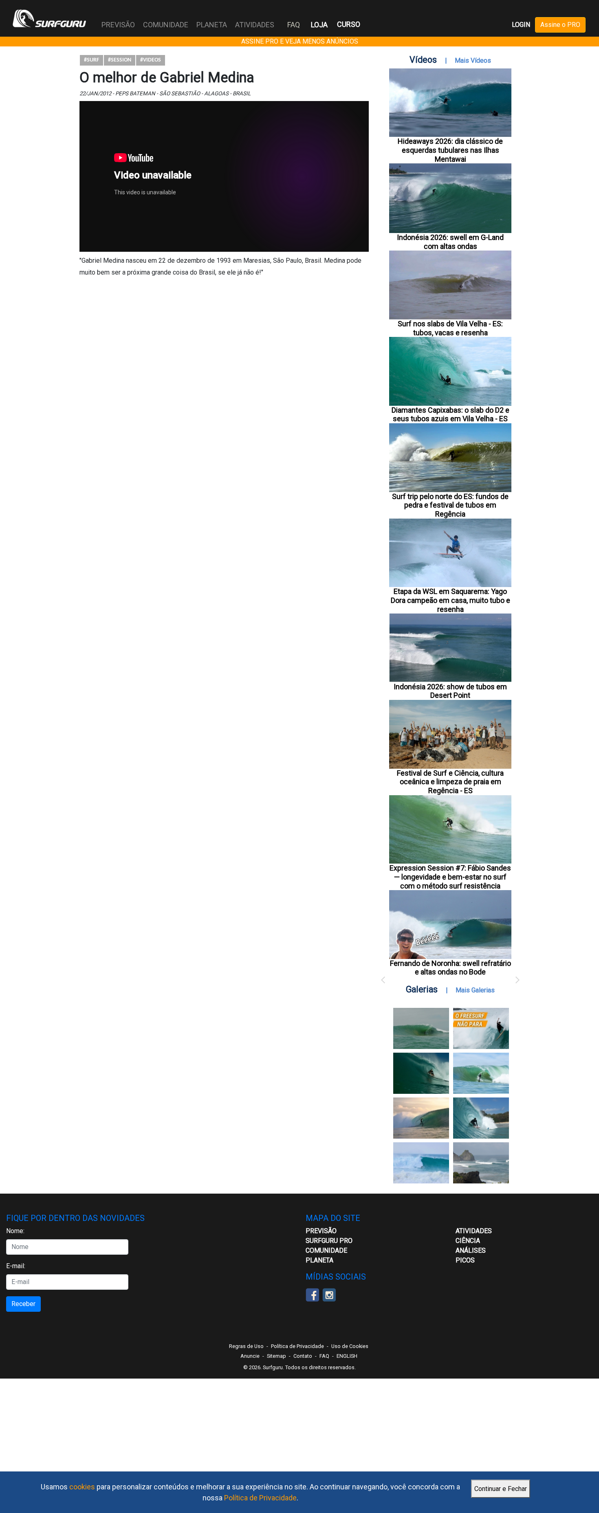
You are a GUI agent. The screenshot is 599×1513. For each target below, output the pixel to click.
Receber (23, 1304)
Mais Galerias (475, 990)
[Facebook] (312, 1294)
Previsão (321, 1231)
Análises (471, 1250)
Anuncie (250, 1356)
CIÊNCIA (468, 1241)
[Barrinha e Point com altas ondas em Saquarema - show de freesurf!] (421, 1073)
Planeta (319, 1260)
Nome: (15, 1231)
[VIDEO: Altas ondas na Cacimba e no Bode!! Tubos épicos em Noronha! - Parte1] (481, 1118)
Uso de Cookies (349, 1346)
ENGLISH (347, 1356)
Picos (465, 1260)
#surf (91, 60)
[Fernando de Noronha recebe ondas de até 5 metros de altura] (481, 1162)
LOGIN (521, 25)
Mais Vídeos (473, 60)
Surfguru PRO (329, 1241)
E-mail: (15, 1266)
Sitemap (276, 1356)
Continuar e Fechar (500, 1489)
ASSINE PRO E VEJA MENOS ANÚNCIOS (299, 41)
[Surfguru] (49, 18)
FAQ (293, 24)
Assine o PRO (560, 25)
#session (119, 60)
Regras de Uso (246, 1346)
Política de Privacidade (260, 1497)
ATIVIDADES (474, 1231)
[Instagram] (329, 1294)
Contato (302, 1356)
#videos (150, 60)
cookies (82, 1486)
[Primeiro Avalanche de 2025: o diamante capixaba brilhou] (481, 1073)
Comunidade (326, 1250)
